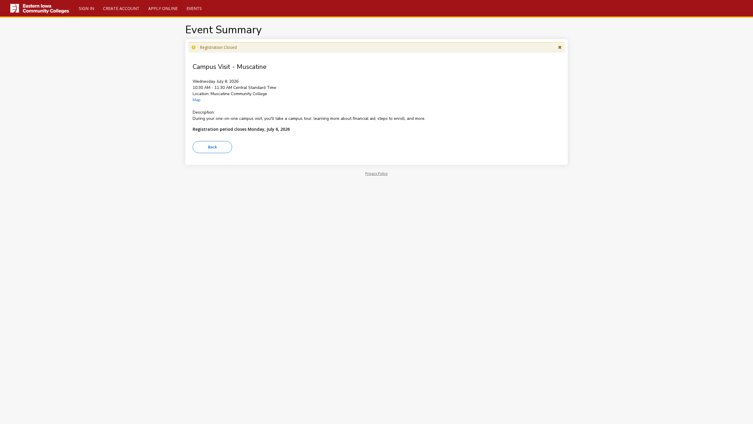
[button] (559, 47)
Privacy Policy (376, 173)
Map (197, 100)
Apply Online (163, 8)
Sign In (86, 8)
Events (194, 8)
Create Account (121, 8)
